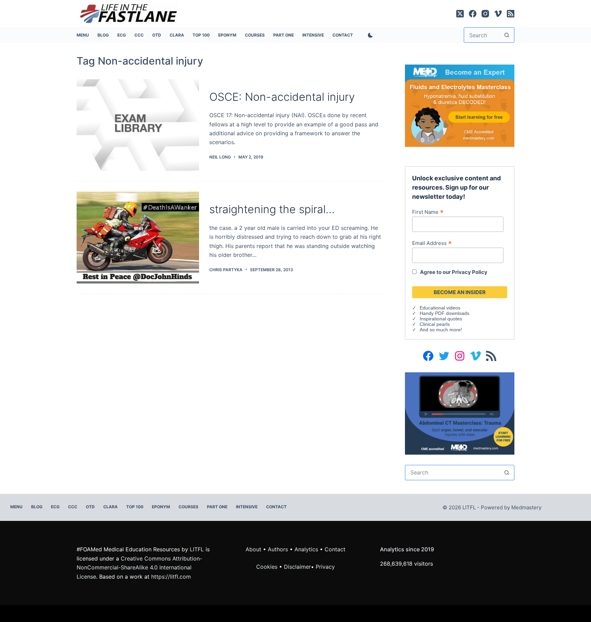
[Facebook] (472, 13)
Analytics (306, 549)
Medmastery (526, 507)
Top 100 (201, 35)
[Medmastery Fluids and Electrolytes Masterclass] (459, 105)
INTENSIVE (313, 35)
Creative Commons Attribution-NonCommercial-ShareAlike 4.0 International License (139, 567)
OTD (156, 35)
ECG (121, 35)
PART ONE (283, 35)
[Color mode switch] (369, 35)
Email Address (432, 243)
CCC (139, 35)
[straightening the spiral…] (138, 238)
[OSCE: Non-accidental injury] (138, 125)
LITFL (197, 549)
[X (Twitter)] (460, 13)
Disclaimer (297, 566)
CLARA (177, 35)
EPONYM (227, 35)
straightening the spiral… (272, 209)
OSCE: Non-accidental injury (282, 96)
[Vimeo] (498, 13)
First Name (428, 212)
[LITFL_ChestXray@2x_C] (459, 413)
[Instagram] (485, 13)
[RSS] (510, 13)
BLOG (103, 35)
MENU (83, 35)
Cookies (267, 566)
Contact (342, 35)
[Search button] (506, 35)
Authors (278, 549)
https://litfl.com (171, 576)
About (253, 549)
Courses (255, 35)
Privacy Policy (469, 272)
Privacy (325, 566)
